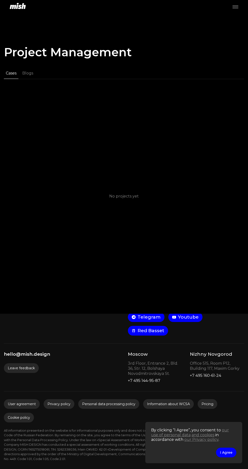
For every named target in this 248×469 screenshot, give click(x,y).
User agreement (22, 404)
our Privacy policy (201, 439)
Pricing (207, 404)
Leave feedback (21, 368)
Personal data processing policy (108, 404)
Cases (11, 73)
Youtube (188, 317)
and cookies (203, 435)
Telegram (149, 317)
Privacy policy (58, 404)
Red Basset (151, 330)
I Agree (226, 452)
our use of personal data (190, 432)
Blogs (27, 73)
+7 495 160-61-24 (205, 375)
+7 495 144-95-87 (144, 380)
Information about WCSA (168, 404)
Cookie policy (19, 417)
